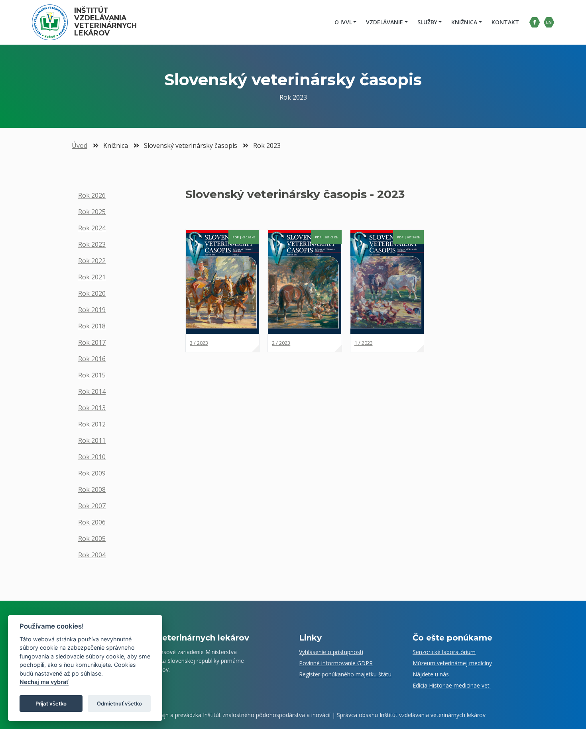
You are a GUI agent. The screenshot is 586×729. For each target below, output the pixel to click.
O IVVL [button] (343, 22)
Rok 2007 (92, 505)
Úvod (79, 145)
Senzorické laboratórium (444, 652)
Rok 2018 (92, 326)
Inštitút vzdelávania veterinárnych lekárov (106, 21)
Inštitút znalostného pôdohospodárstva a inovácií (266, 715)
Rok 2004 (92, 554)
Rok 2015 (92, 375)
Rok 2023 (92, 244)
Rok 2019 (92, 309)
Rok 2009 (92, 473)
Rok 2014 (92, 391)
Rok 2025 (92, 211)
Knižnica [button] (464, 22)
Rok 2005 (92, 538)
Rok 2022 (92, 260)
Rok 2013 (92, 407)
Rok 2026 (92, 195)
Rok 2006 (92, 522)
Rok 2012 (92, 424)
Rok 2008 (92, 489)
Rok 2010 (92, 456)
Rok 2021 (92, 277)
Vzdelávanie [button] (384, 22)
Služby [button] (427, 22)
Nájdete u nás (431, 674)
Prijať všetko (51, 703)
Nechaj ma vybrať (44, 682)
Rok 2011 (92, 440)
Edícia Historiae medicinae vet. (452, 685)
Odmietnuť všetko (119, 703)
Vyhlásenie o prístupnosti (331, 652)
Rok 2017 (92, 342)
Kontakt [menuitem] (505, 22)
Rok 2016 (92, 358)
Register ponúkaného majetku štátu (345, 674)
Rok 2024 (92, 228)
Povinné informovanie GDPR (336, 663)
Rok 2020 (92, 293)
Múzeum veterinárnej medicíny (452, 663)
